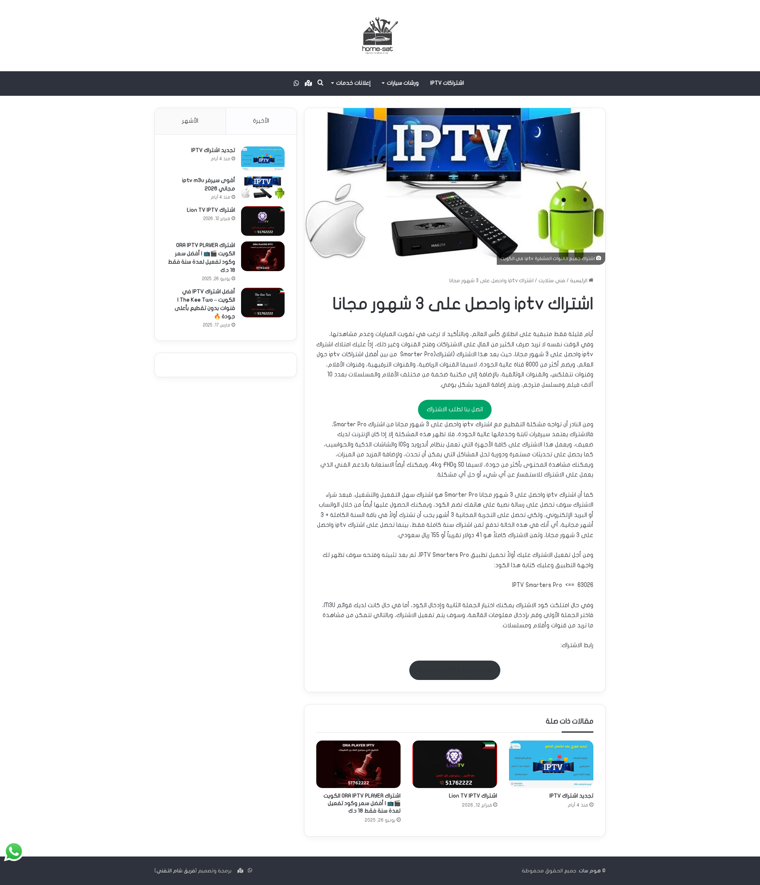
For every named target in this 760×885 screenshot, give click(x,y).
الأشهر (190, 121)
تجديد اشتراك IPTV (571, 796)
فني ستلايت (551, 280)
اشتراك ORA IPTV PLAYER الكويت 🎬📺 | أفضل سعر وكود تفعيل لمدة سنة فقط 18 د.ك (362, 803)
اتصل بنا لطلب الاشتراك (455, 409)
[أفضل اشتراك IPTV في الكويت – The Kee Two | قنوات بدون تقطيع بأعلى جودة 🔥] (263, 302)
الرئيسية (579, 280)
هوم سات (590, 871)
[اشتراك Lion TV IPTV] (454, 764)
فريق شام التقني (175, 871)
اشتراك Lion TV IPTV (473, 796)
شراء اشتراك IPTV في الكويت (455, 670)
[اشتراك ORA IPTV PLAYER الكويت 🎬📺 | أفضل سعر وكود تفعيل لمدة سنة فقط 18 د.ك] (358, 764)
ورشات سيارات (403, 83)
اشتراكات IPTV (447, 83)
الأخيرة (261, 121)
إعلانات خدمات (353, 83)
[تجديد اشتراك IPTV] (551, 764)
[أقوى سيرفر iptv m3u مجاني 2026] (263, 188)
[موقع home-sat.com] (380, 35)
